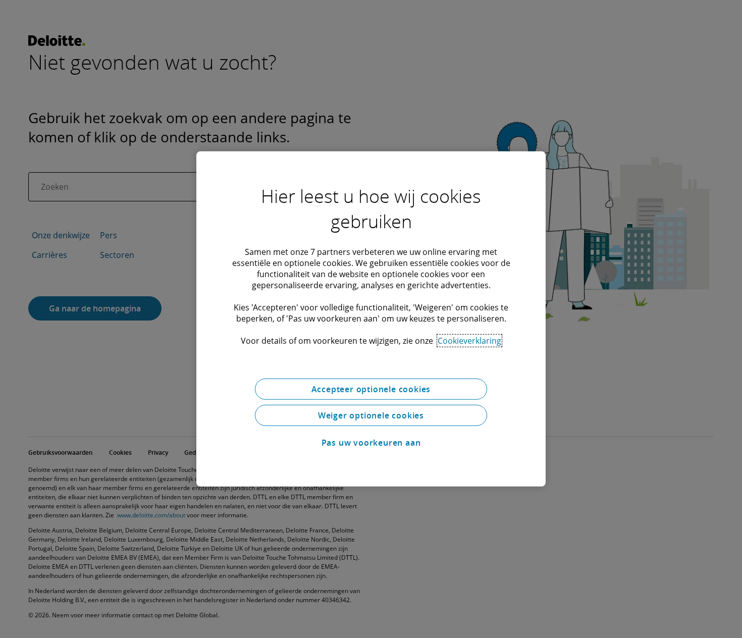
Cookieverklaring (469, 340)
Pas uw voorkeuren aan (371, 442)
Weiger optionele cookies (371, 415)
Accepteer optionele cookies (371, 389)
